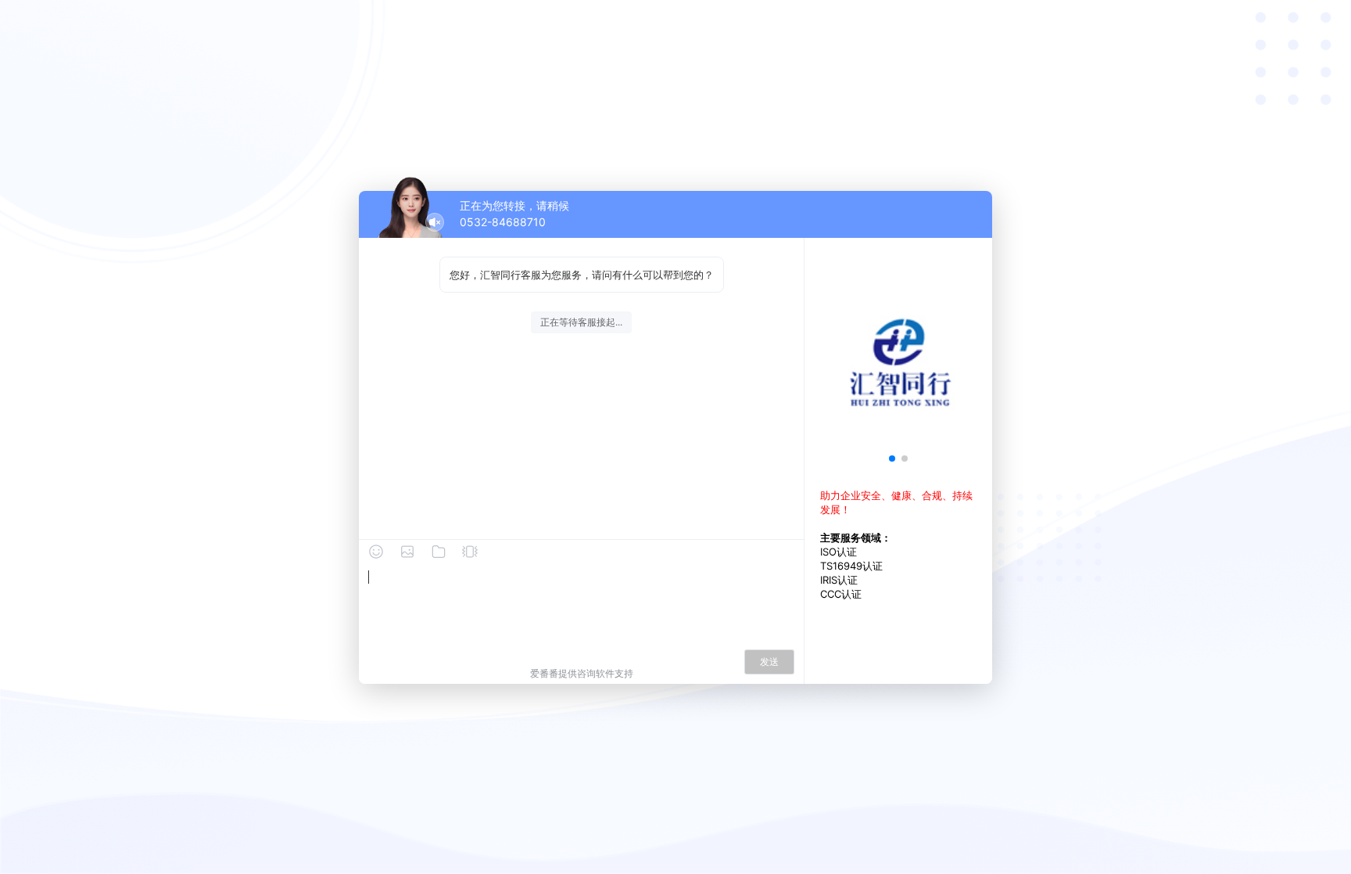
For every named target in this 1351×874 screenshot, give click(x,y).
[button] (892, 458)
